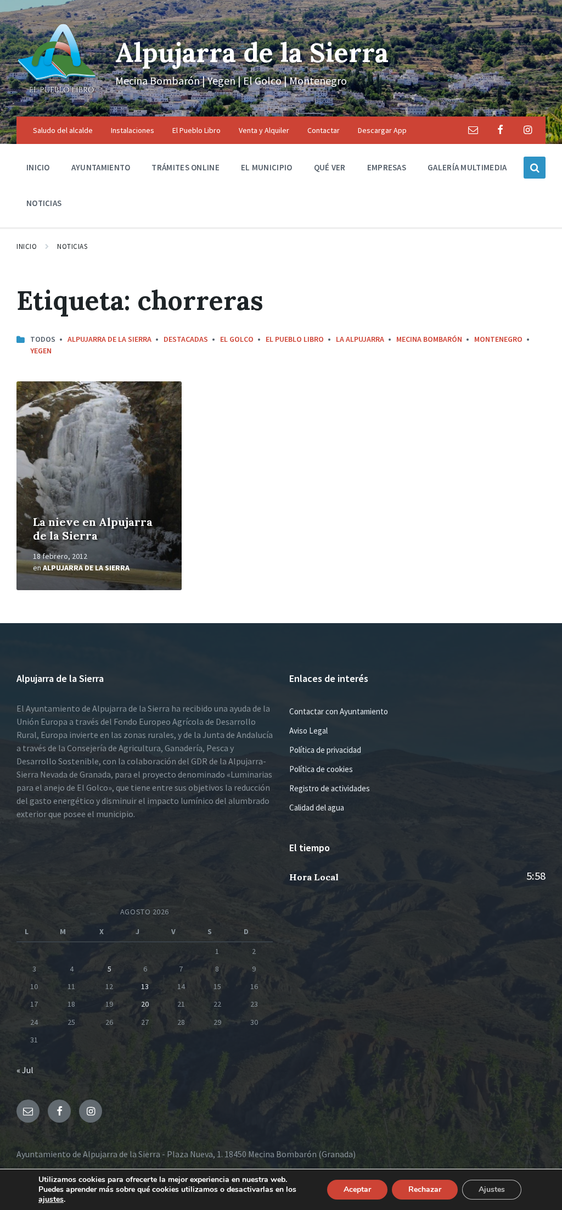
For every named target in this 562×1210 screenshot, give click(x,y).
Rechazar (424, 1189)
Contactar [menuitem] (323, 130)
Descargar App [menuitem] (382, 130)
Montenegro (498, 339)
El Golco (237, 339)
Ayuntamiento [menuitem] (101, 167)
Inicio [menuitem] (38, 167)
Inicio (26, 246)
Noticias (72, 246)
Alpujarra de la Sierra (252, 52)
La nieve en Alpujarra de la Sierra (93, 528)
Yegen (41, 351)
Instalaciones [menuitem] (132, 130)
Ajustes (492, 1189)
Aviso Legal (308, 730)
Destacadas (186, 339)
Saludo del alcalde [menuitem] (63, 130)
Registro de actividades (329, 788)
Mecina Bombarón (429, 339)
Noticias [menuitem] (43, 203)
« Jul (24, 1069)
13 (145, 986)
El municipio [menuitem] (267, 167)
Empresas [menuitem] (386, 167)
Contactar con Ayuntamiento (338, 711)
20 (145, 1004)
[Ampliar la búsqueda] (535, 168)
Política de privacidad (325, 750)
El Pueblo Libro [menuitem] (196, 130)
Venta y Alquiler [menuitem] (264, 130)
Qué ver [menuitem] (330, 167)
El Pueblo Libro (295, 339)
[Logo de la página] (57, 95)
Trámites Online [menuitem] (185, 167)
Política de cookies (321, 769)
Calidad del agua (316, 807)
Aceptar (357, 1189)
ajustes (51, 1200)
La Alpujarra (360, 339)
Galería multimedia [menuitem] (467, 167)
